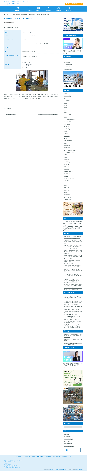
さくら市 (66, 221)
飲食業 (65, 105)
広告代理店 (66, 147)
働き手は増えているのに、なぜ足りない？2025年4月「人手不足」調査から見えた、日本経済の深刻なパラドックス (73, 326)
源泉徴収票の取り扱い (69, 446)
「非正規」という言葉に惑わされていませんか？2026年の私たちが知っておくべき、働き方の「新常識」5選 (73, 281)
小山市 (70, 226)
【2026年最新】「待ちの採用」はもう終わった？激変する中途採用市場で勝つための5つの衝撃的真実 (73, 316)
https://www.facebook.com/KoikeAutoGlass (30, 47)
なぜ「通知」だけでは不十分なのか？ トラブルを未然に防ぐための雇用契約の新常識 (73, 270)
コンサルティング (68, 152)
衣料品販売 (66, 129)
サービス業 (66, 197)
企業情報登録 (64, 456)
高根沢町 (79, 228)
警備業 (65, 192)
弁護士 (65, 185)
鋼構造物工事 (67, 145)
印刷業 (65, 117)
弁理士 (65, 112)
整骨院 (65, 131)
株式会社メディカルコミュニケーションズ (47, 114)
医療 (65, 98)
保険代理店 (66, 136)
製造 (65, 154)
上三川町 (72, 221)
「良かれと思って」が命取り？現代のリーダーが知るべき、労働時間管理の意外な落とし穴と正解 (73, 257)
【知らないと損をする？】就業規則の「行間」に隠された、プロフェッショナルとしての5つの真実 (73, 262)
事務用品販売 (67, 96)
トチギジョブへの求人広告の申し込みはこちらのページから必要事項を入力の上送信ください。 (72, 52)
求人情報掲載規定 (68, 64)
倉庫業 (65, 107)
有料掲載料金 (67, 67)
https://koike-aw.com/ (26, 39)
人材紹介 (66, 180)
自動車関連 (7, 22)
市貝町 (76, 226)
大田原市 (70, 223)
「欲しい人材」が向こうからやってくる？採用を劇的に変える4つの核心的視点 (73, 306)
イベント (66, 183)
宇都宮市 (9, 108)
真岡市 (73, 227)
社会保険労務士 (67, 140)
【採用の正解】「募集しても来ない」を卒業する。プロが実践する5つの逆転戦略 (73, 311)
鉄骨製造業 (66, 164)
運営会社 (70, 456)
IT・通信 (66, 176)
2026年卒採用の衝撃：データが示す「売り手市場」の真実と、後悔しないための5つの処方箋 (73, 297)
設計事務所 (66, 100)
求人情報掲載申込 (68, 69)
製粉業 (65, 103)
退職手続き (66, 434)
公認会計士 (66, 190)
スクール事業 (67, 124)
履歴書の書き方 (67, 436)
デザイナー (66, 173)
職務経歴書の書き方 (68, 439)
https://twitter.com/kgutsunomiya (28, 51)
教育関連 (66, 169)
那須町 (74, 228)
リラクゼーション (68, 178)
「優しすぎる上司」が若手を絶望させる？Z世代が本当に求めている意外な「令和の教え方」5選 (72, 321)
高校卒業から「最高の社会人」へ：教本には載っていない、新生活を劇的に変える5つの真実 (73, 336)
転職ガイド (34, 456)
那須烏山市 (68, 228)
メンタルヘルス (67, 171)
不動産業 (66, 133)
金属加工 (66, 157)
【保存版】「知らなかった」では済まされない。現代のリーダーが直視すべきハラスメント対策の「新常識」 (73, 247)
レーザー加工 (67, 114)
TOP (16, 14)
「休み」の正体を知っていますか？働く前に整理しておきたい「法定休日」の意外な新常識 (73, 252)
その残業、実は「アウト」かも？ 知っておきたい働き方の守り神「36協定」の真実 (73, 276)
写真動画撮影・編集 (68, 119)
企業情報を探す (19, 456)
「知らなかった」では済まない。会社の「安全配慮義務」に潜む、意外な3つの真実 (73, 242)
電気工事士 (66, 194)
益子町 (67, 227)
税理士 (65, 93)
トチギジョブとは (68, 59)
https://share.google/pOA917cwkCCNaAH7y (30, 56)
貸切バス (66, 187)
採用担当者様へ (67, 62)
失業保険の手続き (68, 443)
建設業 (65, 126)
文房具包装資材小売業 (69, 150)
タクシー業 (66, 166)
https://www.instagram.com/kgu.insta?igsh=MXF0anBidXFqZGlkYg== (35, 43)
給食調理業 (66, 159)
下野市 (77, 221)
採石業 (65, 138)
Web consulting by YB (79, 469)
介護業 (65, 143)
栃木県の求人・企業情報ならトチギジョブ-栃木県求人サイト (59, 469)
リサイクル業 (67, 121)
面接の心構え (67, 441)
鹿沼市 (66, 230)
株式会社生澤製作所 (10, 114)
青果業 (65, 110)
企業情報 (12, 22)
